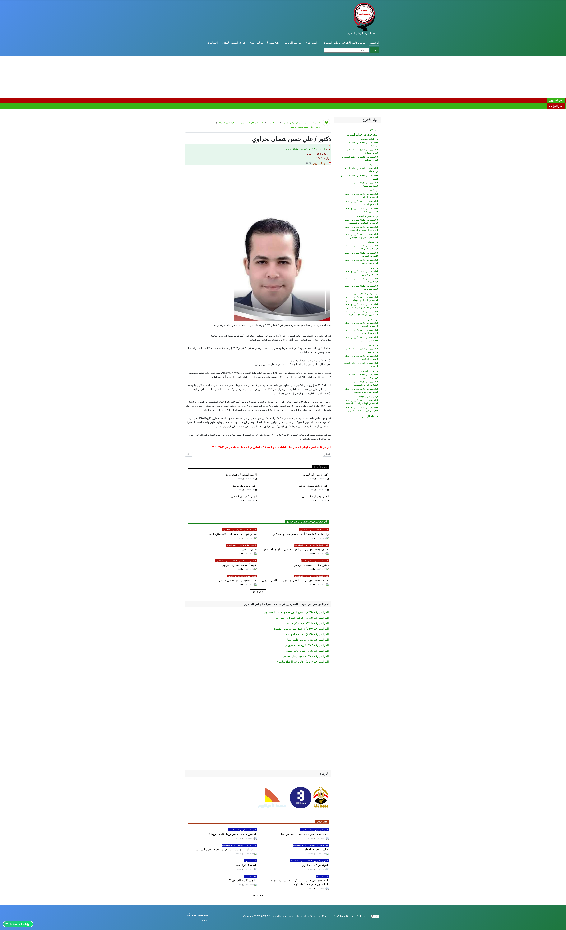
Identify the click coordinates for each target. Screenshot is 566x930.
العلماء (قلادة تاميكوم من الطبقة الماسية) (242, 830)
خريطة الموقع (370, 416)
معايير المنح (256, 42)
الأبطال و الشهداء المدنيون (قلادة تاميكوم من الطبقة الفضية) (236, 561)
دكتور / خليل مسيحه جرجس (313, 485)
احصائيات (212, 42)
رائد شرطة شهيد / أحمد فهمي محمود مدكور (301, 534)
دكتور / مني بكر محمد (245, 485)
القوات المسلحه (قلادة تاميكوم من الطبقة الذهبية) (239, 530)
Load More (258, 591)
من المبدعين (373, 319)
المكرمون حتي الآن (198, 914)
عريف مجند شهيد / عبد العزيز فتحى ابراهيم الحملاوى (296, 549)
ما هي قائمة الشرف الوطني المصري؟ (343, 42)
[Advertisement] (477, 77)
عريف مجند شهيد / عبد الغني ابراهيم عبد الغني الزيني (295, 580)
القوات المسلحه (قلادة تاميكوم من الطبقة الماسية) (311, 545)
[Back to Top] (3, 926)
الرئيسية (374, 42)
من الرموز (373, 267)
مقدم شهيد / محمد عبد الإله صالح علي (233, 534)
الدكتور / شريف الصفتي (244, 496)
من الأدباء (374, 190)
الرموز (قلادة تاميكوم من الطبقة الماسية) (314, 830)
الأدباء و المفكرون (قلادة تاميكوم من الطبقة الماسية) (310, 845)
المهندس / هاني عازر (316, 865)
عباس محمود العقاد (317, 849)
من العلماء (373, 164)
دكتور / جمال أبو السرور (315, 474)
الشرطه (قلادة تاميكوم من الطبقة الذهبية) (314, 530)
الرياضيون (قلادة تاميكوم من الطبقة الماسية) (241, 545)
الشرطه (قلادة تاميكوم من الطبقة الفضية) (242, 576)
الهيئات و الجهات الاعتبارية (367, 396)
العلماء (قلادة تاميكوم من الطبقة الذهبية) (305, 148)
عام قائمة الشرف (250, 861)
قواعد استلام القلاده (233, 42)
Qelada (341, 916)
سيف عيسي (249, 549)
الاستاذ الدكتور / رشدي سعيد (241, 474)
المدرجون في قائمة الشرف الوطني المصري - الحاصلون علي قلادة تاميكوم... (300, 882)
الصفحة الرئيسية (246, 865)
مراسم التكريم (292, 42)
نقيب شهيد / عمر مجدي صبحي (237, 580)
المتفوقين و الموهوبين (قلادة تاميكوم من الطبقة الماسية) (309, 861)
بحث (374, 50)
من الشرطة (373, 242)
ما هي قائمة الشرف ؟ (243, 880)
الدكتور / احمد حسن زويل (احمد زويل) (233, 834)
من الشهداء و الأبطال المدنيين (365, 293)
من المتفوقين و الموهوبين (367, 216)
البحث (205, 920)
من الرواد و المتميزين (369, 371)
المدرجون (311, 42)
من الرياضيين (372, 345)
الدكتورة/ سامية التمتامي (315, 496)
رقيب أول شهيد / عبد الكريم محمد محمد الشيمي (226, 849)
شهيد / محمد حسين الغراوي (239, 565)
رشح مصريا (273, 42)
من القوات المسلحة (369, 139)
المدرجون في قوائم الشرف (362, 134)
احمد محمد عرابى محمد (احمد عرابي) (305, 834)
